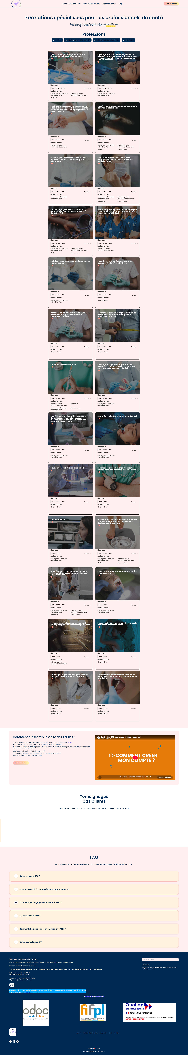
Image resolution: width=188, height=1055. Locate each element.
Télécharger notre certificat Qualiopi (94, 996)
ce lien (70, 742)
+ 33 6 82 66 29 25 (32, 992)
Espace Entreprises (109, 3)
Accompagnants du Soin (71, 3)
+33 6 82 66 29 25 (30, 978)
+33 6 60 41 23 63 (25, 973)
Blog (120, 3)
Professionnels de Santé (91, 3)
